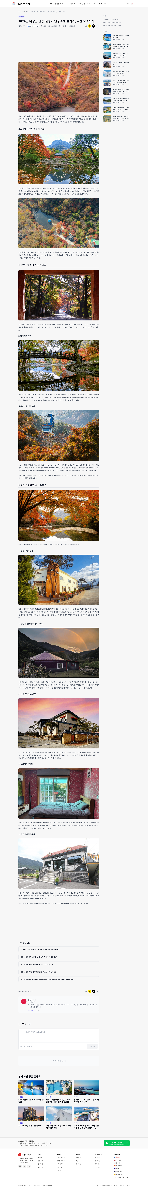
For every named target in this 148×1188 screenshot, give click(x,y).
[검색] (128, 4)
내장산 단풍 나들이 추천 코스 (112, 22)
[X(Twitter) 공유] (93, 26)
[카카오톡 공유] (89, 26)
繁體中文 (118, 1169)
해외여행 (40, 1164)
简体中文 (118, 1166)
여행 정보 (100, 3)
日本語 (117, 1163)
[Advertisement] (58, 45)
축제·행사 (60, 1167)
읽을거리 (85, 3)
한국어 (117, 1157)
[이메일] (29, 1166)
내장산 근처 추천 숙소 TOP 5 (112, 26)
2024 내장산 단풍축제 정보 (111, 19)
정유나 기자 (21, 26)
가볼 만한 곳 (57, 3)
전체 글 (59, 1170)
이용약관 (115, 1185)
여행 (77, 1161)
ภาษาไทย (118, 1171)
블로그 (128, 1185)
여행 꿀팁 (97, 1167)
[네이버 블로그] (20, 1166)
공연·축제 (98, 1164)
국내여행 (25, 12)
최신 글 (39, 1158)
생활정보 (78, 1158)
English (117, 1160)
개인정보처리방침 (106, 1185)
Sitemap (122, 1185)
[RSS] (24, 1166)
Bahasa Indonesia (121, 1177)
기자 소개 (40, 1167)
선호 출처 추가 (32, 26)
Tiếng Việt (118, 1174)
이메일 (37, 1010)
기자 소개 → (31, 1010)
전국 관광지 (60, 1164)
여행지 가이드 (61, 1158)
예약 (71, 3)
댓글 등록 (92, 1046)
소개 (98, 1185)
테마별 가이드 (61, 1161)
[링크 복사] (97, 26)
